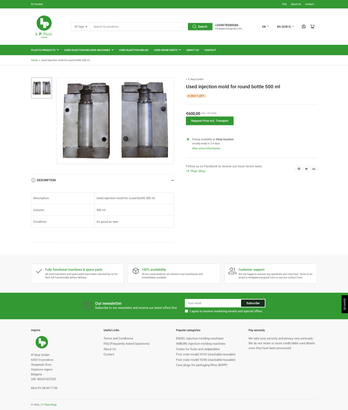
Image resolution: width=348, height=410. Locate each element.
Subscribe (253, 303)
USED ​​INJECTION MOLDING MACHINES (87, 50)
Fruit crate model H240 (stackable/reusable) (205, 360)
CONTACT (210, 50)
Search (202, 26)
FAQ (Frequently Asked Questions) (127, 343)
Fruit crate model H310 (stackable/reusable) (205, 354)
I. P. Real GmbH (194, 79)
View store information (206, 148)
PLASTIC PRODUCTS (43, 50)
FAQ (284, 4)
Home (34, 60)
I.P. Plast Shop (195, 171)
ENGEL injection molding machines (200, 338)
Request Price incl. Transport (209, 120)
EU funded (37, 4)
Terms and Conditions (118, 338)
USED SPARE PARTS (165, 50)
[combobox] (152, 26)
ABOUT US (192, 50)
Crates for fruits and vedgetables (198, 349)
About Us (296, 4)
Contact (309, 4)
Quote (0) (344, 304)
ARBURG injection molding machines (201, 343)
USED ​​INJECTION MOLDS (133, 50)
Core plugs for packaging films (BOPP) (201, 365)
